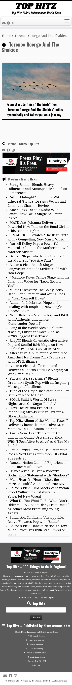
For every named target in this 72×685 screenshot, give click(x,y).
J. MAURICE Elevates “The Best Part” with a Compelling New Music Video (38, 237)
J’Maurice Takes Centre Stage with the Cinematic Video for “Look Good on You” (38, 281)
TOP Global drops (37, 649)
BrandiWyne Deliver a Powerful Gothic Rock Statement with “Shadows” (38, 473)
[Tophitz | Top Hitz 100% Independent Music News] (36, 5)
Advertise (36, 665)
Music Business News (36, 653)
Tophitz (15, 681)
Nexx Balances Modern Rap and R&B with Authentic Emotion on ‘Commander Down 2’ (38, 319)
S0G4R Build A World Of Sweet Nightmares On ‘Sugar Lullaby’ (32, 402)
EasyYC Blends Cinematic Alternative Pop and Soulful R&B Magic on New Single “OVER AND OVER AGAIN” (38, 345)
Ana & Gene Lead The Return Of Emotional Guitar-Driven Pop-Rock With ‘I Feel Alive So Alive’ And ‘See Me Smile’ (38, 439)
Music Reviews (36, 644)
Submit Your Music (36, 657)
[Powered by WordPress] (32, 680)
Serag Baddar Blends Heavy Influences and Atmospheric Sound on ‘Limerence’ (37, 189)
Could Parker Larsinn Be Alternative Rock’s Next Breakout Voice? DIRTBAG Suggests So (38, 454)
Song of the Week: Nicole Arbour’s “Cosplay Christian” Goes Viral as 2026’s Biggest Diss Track (35, 332)
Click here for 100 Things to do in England (36, 597)
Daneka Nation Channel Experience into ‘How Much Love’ (36, 465)
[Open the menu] (66, 21)
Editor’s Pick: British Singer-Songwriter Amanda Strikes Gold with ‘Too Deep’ (37, 269)
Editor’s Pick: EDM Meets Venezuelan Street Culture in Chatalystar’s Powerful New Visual (38, 492)
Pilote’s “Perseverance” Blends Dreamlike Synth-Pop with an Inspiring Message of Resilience (38, 382)
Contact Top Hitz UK (36, 661)
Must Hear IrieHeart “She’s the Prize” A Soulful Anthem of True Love (37, 482)
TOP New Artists (36, 640)
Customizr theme (59, 681)
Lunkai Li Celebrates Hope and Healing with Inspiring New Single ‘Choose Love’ (35, 307)
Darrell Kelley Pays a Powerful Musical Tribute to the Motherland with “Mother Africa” (38, 248)
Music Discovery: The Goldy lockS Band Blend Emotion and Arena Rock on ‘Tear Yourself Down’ (36, 294)
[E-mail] (4, 23)
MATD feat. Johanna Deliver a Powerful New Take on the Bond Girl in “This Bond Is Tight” (38, 227)
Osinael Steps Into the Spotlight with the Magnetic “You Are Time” (37, 258)
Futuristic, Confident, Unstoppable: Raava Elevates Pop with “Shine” (36, 519)
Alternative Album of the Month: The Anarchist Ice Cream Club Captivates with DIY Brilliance (37, 357)
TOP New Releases (36, 636)
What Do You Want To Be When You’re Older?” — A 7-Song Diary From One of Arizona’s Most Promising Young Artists (38, 507)
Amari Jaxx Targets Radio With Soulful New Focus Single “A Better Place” (35, 214)
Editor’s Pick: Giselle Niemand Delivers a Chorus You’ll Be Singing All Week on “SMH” (38, 370)
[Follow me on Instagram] (13, 23)
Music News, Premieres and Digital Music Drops (36, 632)
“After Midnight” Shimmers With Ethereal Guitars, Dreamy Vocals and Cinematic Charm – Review (37, 201)
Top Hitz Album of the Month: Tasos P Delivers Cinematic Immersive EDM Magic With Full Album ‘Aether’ (38, 425)
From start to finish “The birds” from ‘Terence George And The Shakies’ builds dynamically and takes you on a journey (35, 109)
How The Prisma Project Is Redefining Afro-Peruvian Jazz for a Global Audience (36, 412)
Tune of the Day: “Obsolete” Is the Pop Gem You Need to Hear (38, 393)
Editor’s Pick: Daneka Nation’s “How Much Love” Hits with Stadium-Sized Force (37, 530)
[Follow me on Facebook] (9, 23)
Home (6, 36)
